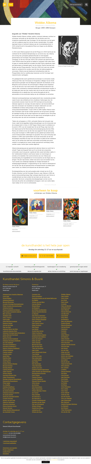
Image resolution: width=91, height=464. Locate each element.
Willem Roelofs (7, 373)
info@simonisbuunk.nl (29, 256)
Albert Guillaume (37, 333)
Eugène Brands (65, 323)
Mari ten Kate (7, 327)
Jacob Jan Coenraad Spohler (11, 396)
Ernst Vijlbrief (65, 392)
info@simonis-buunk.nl (9, 437)
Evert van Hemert (37, 339)
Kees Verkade (36, 394)
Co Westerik (64, 406)
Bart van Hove (7, 314)
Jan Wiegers (64, 408)
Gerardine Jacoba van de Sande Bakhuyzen (44, 298)
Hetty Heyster (36, 342)
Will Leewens (65, 365)
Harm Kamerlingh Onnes (39, 352)
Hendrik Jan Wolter (37, 408)
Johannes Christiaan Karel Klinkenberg (14, 333)
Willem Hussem (66, 358)
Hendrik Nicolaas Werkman (69, 404)
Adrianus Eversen (8, 308)
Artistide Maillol (37, 360)
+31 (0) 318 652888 (47, 256)
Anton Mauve (7, 362)
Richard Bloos (36, 306)
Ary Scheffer (6, 385)
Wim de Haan (65, 346)
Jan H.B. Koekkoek (8, 342)
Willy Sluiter (36, 383)
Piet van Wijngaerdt (38, 404)
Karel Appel (64, 302)
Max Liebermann (37, 358)
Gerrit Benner (65, 310)
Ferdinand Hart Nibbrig (39, 337)
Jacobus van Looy (37, 367)
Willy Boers (64, 317)
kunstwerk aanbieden (9, 443)
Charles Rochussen (8, 369)
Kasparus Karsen (7, 323)
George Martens (66, 371)
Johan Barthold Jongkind (10, 321)
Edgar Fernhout (36, 325)
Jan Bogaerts (35, 308)
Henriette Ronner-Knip (9, 375)
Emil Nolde (64, 379)
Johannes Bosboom (8, 300)
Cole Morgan (65, 375)
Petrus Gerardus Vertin (9, 406)
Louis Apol (6, 296)
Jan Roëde (64, 383)
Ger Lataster (65, 367)
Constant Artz (36, 294)
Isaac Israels (35, 350)
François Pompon (37, 377)
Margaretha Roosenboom (10, 381)
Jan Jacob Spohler (8, 394)
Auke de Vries (65, 394)
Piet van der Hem (37, 346)
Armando (64, 304)
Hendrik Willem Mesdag (10, 364)
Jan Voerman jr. (36, 396)
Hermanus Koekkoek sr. (9, 344)
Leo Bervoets (65, 313)
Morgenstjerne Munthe (39, 373)
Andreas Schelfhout (8, 387)
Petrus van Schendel (9, 389)
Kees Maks (35, 362)
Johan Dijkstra (65, 335)
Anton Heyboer (65, 354)
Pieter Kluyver (7, 337)
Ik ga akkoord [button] (46, 462)
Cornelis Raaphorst (37, 379)
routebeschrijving (63, 256)
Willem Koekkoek (8, 350)
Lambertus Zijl (36, 410)
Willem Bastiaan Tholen (39, 391)
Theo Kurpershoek (66, 364)
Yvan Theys (64, 391)
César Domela (65, 339)
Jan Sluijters (35, 385)
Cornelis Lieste (7, 354)
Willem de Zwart (37, 412)
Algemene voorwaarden (10, 448)
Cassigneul (64, 329)
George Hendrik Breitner (39, 312)
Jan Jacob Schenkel (8, 391)
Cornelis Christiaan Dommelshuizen (13, 304)
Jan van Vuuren (65, 396)
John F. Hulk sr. (7, 317)
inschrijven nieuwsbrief (10, 441)
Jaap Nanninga (65, 377)
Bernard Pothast (8, 366)
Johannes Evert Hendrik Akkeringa (13, 294)
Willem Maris (7, 360)
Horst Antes (64, 298)
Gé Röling (64, 385)
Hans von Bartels (66, 306)
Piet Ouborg (64, 381)
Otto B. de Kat (65, 362)
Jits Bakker (35, 300)
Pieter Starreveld (37, 389)
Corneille (63, 333)
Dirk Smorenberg (37, 387)
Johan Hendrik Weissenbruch (11, 410)
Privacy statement (8, 450)
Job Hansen (64, 348)
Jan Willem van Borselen (39, 310)
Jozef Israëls (6, 319)
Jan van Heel (64, 350)
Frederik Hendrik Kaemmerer (40, 369)
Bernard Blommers (8, 302)
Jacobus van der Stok (9, 400)
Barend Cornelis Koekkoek (10, 339)
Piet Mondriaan (36, 364)
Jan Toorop (35, 393)
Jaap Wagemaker (66, 400)
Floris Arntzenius (37, 296)
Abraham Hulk (7, 315)
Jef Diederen (64, 337)
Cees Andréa (65, 296)
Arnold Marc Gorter (38, 331)
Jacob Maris (6, 356)
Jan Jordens (64, 360)
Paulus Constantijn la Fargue (11, 310)
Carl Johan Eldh (36, 321)
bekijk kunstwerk (16, 231)
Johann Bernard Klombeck (10, 335)
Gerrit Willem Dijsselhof (39, 319)
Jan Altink (64, 300)
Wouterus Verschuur (9, 404)
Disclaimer (6, 454)
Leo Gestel (35, 329)
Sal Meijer (64, 373)
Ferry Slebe (64, 389)
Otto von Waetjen (66, 398)
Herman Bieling (36, 304)
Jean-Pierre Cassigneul (38, 315)
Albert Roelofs (7, 371)
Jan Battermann (65, 308)
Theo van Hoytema (37, 348)
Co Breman (35, 314)
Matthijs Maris (7, 358)
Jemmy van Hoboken (67, 356)
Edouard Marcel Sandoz (39, 381)
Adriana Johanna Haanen (39, 335)
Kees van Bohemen (66, 321)
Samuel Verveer (7, 408)
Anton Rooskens (66, 387)
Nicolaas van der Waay (38, 402)
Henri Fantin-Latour (38, 323)
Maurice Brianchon (66, 325)
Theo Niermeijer (37, 366)
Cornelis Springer (8, 398)
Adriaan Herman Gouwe (68, 344)
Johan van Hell (36, 341)
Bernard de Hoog (37, 344)
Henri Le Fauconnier (67, 340)
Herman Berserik (66, 312)
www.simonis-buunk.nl (9, 435)
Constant (63, 331)
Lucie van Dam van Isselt (39, 317)
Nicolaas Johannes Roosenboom (12, 379)
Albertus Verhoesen (9, 402)
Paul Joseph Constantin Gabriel (12, 312)
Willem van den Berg (38, 302)
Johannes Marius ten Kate (10, 329)
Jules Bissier (64, 315)
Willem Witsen (36, 406)
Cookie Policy (7, 452)
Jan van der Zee (65, 412)
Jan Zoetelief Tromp (9, 412)
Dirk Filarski (35, 327)
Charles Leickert (7, 352)
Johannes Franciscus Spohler (11, 393)
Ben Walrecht (65, 402)
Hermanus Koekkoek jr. (9, 346)
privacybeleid (54, 460)
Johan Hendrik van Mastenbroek (41, 371)
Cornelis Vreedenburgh (39, 400)
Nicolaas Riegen (7, 367)
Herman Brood (65, 327)
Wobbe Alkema (65, 294)
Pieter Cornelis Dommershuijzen (12, 306)
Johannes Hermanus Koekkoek (11, 341)
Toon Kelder (35, 354)
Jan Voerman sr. (36, 398)
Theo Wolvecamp (66, 410)
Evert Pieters (36, 375)
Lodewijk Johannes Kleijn (10, 331)
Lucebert (63, 369)
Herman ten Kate (8, 325)
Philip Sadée (6, 383)
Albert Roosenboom (9, 377)
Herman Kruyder (37, 356)
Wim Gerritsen (65, 342)
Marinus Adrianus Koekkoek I (11, 348)
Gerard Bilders (7, 298)
